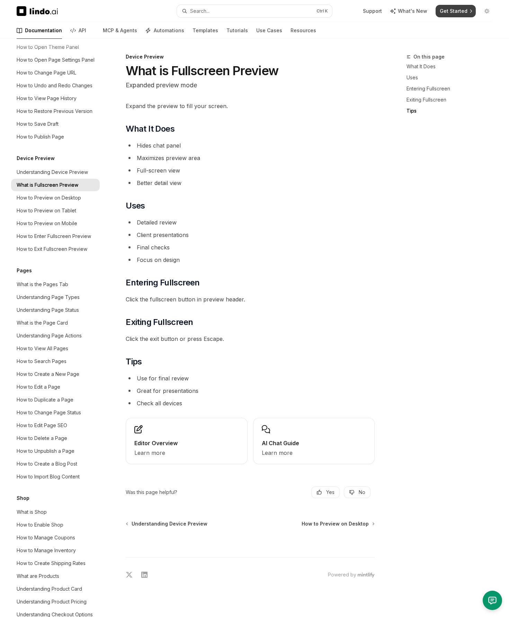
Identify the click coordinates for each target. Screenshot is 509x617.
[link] (186, 441)
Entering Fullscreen (428, 88)
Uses (412, 77)
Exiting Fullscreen (426, 100)
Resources (303, 30)
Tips (412, 111)
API (82, 30)
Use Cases (269, 30)
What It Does (421, 66)
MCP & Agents (120, 30)
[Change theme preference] (486, 11)
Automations (169, 30)
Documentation (43, 30)
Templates (205, 30)
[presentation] (61, 328)
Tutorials (237, 30)
